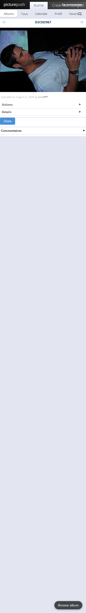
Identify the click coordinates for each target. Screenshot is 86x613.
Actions (7, 104)
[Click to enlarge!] (43, 60)
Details (6, 112)
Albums (9, 14)
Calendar (41, 14)
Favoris (74, 14)
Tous (24, 14)
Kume (39, 5)
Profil (58, 14)
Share (7, 121)
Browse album (68, 605)
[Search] (80, 13)
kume (41, 97)
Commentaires (11, 130)
